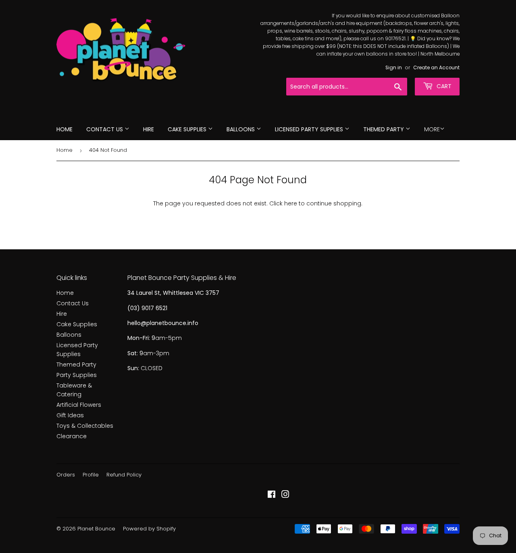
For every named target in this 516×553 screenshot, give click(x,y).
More (432, 129)
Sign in (393, 67)
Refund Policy (123, 474)
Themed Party (384, 129)
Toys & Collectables (84, 426)
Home (64, 129)
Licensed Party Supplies (310, 129)
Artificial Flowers (78, 405)
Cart (443, 86)
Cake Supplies (188, 129)
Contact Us (105, 129)
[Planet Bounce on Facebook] (271, 495)
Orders (65, 474)
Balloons (241, 129)
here (290, 203)
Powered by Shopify (149, 528)
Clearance (71, 436)
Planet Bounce (96, 528)
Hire (148, 129)
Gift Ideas (70, 415)
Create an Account (436, 67)
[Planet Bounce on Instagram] (285, 495)
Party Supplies (76, 375)
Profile (91, 474)
